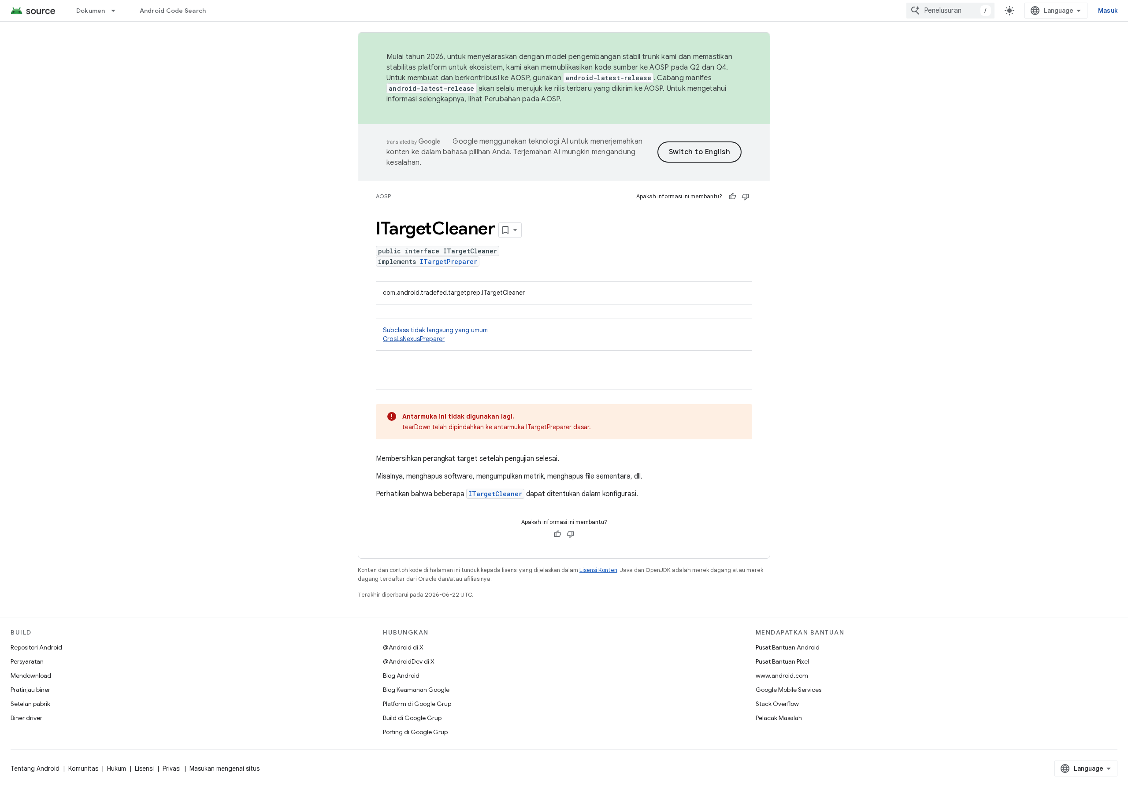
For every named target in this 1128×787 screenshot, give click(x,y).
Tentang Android (35, 768)
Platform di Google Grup (417, 704)
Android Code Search (173, 11)
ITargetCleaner (495, 494)
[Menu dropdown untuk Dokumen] (117, 10)
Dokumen (90, 11)
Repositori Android (36, 647)
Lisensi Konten (598, 570)
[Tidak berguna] (745, 196)
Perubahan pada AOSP (522, 99)
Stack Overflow (777, 704)
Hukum (116, 768)
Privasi (172, 768)
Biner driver (26, 718)
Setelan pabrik (30, 704)
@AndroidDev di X (408, 661)
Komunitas (83, 768)
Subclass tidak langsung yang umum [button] (435, 334)
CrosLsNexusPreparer (414, 339)
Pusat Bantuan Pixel (782, 661)
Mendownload (31, 675)
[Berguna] (732, 196)
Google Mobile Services (788, 690)
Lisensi (144, 768)
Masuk (1107, 11)
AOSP (383, 196)
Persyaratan (27, 661)
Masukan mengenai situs (224, 768)
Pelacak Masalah (779, 718)
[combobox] (950, 11)
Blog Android (401, 675)
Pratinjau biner (30, 690)
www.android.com (782, 675)
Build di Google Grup (412, 718)
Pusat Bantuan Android (788, 647)
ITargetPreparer (448, 261)
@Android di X (403, 647)
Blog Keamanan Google (416, 690)
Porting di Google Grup (415, 732)
